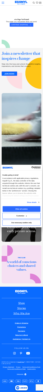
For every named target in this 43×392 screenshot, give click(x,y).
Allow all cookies (21, 209)
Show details (32, 202)
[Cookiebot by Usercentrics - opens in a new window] (31, 167)
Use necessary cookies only (21, 222)
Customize (20, 216)
